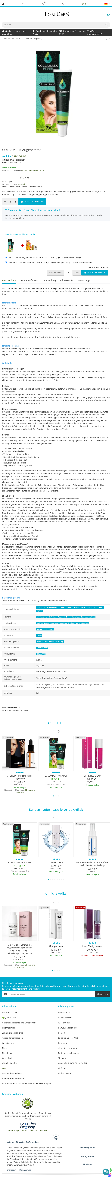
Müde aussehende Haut (58, 623)
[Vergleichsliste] (43, 4)
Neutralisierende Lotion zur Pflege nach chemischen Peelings (92, 864)
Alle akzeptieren (87, 1147)
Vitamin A (100, 607)
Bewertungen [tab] (84, 280)
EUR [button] (84, 3)
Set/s (77, 272)
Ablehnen (87, 1164)
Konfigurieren (87, 1156)
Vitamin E (62, 607)
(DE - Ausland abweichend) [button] (33, 170)
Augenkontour (42, 629)
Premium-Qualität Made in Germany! (50, 641)
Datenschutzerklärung (50, 986)
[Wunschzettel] (63, 4)
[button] (23, 3)
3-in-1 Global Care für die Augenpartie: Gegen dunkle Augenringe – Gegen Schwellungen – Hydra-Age (19, 949)
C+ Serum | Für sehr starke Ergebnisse (19, 777)
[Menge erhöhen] (15, 201)
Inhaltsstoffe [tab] (66, 280)
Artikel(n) (55, 272)
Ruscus (82, 607)
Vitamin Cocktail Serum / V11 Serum (25, 262)
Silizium (76, 607)
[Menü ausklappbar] (3, 14)
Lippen (51, 629)
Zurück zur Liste (8, 38)
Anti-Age (40, 623)
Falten (46, 623)
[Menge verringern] (5, 201)
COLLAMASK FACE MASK (56, 775)
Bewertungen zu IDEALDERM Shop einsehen (28, 1130)
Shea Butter (41, 607)
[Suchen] (107, 25)
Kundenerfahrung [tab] (30, 280)
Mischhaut (61, 617)
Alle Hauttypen (42, 617)
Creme (39, 635)
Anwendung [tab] (50, 280)
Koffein (69, 607)
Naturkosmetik (42, 648)
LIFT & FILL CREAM (92, 775)
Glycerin (40, 611)
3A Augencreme (56, 946)
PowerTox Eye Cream (92, 946)
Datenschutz (25, 1170)
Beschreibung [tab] (9, 280)
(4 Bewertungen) (18, 156)
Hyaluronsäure (52, 607)
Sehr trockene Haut (88, 617)
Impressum (12, 1170)
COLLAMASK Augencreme (21, 257)
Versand (21, 184)
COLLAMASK (41, 654)
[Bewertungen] (19, 772)
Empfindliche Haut (72, 617)
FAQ (4, 1068)
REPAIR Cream (56, 862)
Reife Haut (52, 617)
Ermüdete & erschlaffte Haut (78, 623)
